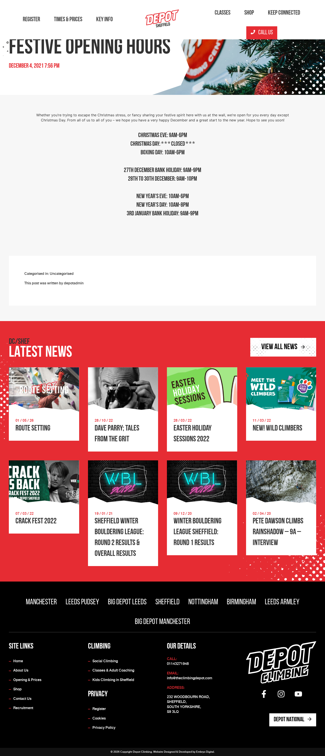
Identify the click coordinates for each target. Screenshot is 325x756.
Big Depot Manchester (162, 622)
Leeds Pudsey (82, 602)
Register (31, 20)
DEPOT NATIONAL (289, 720)
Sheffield (167, 602)
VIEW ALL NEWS (279, 347)
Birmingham (241, 602)
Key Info (104, 20)
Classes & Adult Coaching (113, 670)
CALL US (265, 33)
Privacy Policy (103, 727)
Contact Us (22, 699)
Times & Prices (68, 20)
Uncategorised (62, 274)
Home (18, 661)
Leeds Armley (282, 602)
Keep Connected (284, 13)
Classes (222, 13)
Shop (249, 13)
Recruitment (23, 708)
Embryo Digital (205, 751)
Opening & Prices (27, 680)
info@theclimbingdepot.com (189, 678)
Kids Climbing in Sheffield (113, 680)
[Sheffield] (162, 19)
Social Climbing (105, 661)
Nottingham (203, 602)
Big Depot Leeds (127, 602)
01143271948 (178, 664)
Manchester (41, 602)
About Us (20, 670)
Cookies (99, 718)
